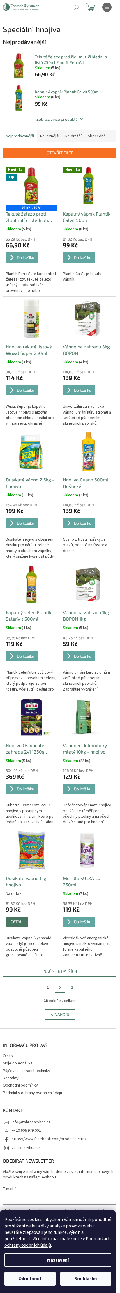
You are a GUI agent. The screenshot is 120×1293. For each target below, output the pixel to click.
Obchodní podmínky (20, 1085)
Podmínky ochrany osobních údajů (32, 1093)
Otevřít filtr (60, 152)
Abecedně (97, 136)
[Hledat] (76, 7)
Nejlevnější (49, 136)
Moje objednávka (18, 1063)
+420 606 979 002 (26, 1130)
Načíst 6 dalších (60, 971)
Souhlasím (86, 1279)
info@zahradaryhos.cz (31, 1122)
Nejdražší (73, 136)
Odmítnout (30, 1279)
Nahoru (62, 1014)
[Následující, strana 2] (60, 987)
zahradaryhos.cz (26, 1148)
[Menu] (107, 7)
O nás (8, 1056)
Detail (16, 921)
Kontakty (11, 1078)
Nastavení (58, 1260)
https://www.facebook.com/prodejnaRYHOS (50, 1139)
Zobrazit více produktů (57, 119)
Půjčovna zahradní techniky (26, 1071)
